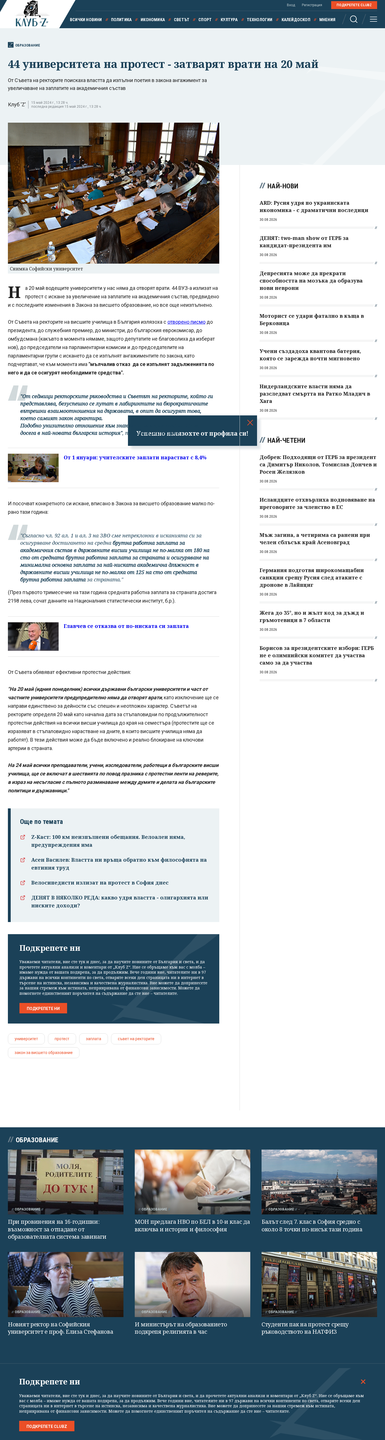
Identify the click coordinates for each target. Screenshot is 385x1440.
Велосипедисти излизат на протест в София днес (100, 882)
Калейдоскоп (296, 19)
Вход (291, 5)
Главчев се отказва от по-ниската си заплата (126, 626)
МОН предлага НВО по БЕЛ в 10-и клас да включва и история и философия (192, 1225)
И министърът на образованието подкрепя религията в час (181, 1328)
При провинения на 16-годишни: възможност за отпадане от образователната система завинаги (57, 1229)
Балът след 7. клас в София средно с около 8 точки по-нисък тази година (312, 1225)
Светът (181, 19)
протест (62, 1039)
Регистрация (312, 5)
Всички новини (86, 19)
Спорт (205, 19)
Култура (229, 19)
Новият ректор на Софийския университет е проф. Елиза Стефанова (60, 1328)
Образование (27, 45)
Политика (121, 19)
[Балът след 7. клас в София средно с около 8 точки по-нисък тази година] (319, 1182)
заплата (93, 1039)
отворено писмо (186, 322)
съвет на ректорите (136, 1039)
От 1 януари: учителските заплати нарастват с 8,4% (135, 457)
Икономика (153, 19)
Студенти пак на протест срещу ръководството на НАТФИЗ (305, 1328)
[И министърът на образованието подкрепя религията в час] (192, 1284)
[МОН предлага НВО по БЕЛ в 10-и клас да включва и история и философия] (192, 1182)
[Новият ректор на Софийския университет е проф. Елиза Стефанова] (65, 1284)
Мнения (327, 19)
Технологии (260, 19)
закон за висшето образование (44, 1052)
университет (26, 1039)
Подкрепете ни (43, 1008)
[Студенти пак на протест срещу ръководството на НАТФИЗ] (319, 1284)
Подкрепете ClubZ (354, 5)
